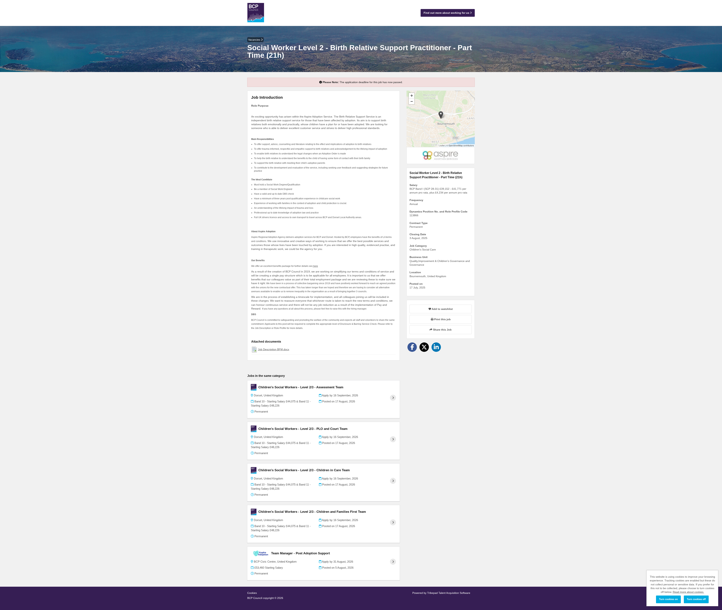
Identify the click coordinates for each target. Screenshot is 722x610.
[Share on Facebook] (412, 347)
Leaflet (442, 145)
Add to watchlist (442, 308)
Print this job (442, 319)
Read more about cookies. (688, 591)
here (315, 266)
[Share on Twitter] (424, 347)
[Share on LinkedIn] (436, 347)
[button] (440, 115)
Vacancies (254, 39)
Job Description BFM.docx (273, 349)
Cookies (252, 592)
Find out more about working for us (447, 12)
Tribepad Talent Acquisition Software (448, 592)
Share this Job (442, 329)
